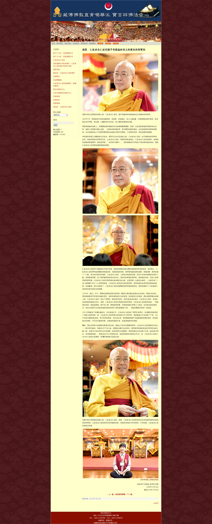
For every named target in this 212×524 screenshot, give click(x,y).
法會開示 (76, 43)
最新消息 (68, 43)
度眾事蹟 (56, 103)
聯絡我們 (84, 43)
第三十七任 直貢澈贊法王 (63, 56)
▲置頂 (155, 503)
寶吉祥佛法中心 (59, 89)
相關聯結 (92, 43)
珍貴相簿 (56, 96)
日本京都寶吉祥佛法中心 (62, 93)
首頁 (53, 43)
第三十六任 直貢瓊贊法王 (63, 53)
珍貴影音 (56, 100)
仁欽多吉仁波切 (59, 60)
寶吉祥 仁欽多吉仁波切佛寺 (64, 73)
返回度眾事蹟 (120, 494)
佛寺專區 (59, 43)
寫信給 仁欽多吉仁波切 (62, 107)
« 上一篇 (110, 494)
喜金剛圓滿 (57, 80)
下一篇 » (130, 494)
